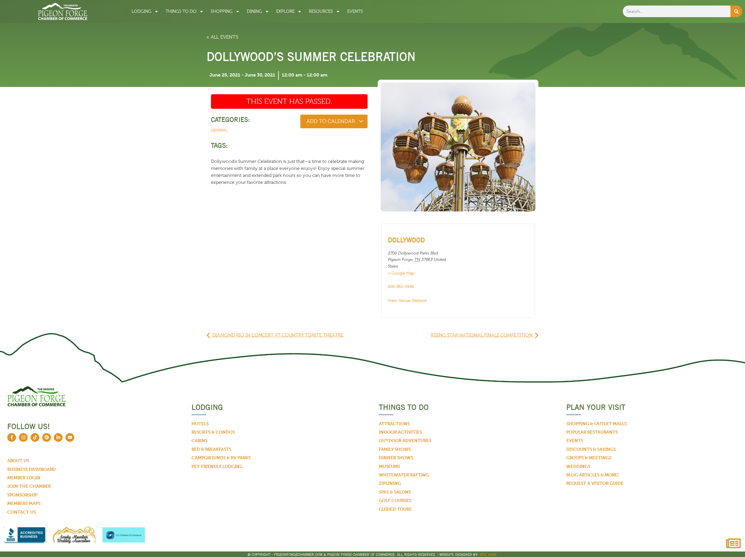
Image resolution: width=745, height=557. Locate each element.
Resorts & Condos (213, 432)
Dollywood (406, 240)
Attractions (394, 423)
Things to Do (181, 11)
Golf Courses (395, 500)
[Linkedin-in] (58, 437)
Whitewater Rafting (404, 475)
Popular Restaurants (592, 432)
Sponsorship (22, 495)
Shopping (222, 11)
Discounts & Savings (591, 449)
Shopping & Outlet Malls (596, 423)
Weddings (578, 466)
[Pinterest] (46, 437)
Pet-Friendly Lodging (217, 466)
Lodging (141, 11)
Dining (254, 11)
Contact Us (21, 512)
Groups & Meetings (588, 457)
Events (355, 11)
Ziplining (390, 483)
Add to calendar (331, 121)
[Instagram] (23, 437)
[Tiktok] (35, 437)
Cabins (199, 440)
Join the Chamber (29, 486)
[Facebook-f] (11, 437)
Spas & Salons (395, 492)
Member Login (23, 478)
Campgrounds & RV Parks (221, 457)
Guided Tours (395, 509)
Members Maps (23, 503)
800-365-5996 (401, 286)
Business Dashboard (31, 469)
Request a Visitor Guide (594, 483)
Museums (389, 466)
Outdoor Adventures (405, 440)
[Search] (736, 11)
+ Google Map (401, 273)
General (219, 130)
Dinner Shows (396, 457)
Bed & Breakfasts (211, 449)
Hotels (200, 423)
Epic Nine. (489, 554)
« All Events (222, 37)
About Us (18, 460)
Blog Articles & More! (592, 475)
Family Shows (395, 449)
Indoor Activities (400, 432)
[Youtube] (69, 437)
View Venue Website (407, 300)
